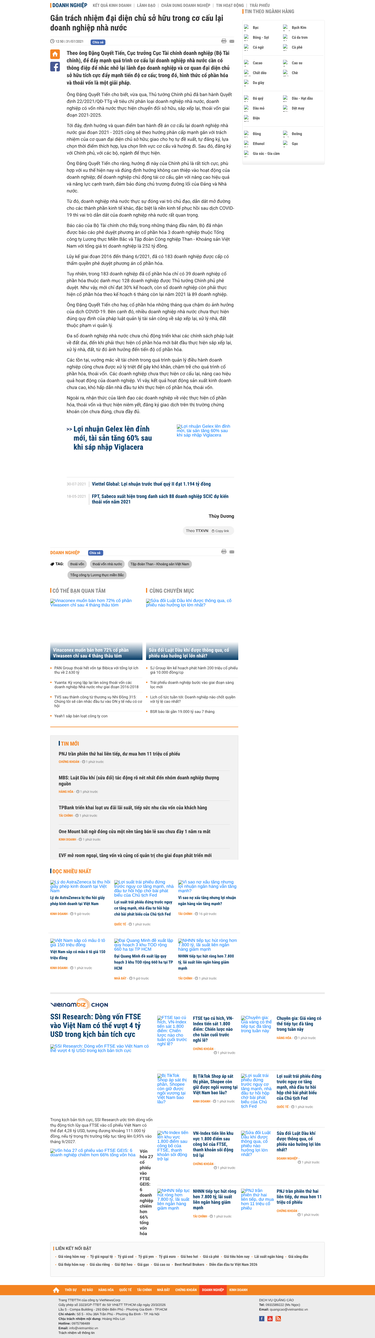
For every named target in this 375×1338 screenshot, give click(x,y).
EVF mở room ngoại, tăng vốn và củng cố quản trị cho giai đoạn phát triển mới (135, 855)
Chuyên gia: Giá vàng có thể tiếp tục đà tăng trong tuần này (299, 1024)
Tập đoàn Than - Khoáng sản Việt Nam (160, 563)
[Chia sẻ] (55, 66)
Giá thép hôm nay (71, 1265)
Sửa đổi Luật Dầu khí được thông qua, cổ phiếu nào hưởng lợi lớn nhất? (189, 653)
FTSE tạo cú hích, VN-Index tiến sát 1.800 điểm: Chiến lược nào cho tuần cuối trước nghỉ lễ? (213, 1029)
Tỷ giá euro (167, 1257)
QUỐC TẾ (125, 1290)
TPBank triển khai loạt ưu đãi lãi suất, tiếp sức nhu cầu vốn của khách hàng (133, 808)
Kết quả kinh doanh (112, 5)
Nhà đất (120, 978)
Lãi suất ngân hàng (268, 1257)
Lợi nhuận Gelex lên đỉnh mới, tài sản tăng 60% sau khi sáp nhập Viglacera (113, 438)
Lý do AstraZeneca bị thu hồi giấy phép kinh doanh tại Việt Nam (77, 900)
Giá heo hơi (189, 1257)
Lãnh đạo (146, 5)
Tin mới (70, 743)
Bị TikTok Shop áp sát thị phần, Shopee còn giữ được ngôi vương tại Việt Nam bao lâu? (215, 1085)
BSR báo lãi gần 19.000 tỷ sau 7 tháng (182, 712)
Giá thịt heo (123, 1265)
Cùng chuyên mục (172, 590)
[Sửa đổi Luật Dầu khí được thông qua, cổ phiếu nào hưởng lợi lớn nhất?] (192, 629)
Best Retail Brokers (190, 1265)
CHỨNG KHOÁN (186, 1290)
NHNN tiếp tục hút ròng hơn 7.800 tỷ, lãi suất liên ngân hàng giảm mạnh (206, 962)
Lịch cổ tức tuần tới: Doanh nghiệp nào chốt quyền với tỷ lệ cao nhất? (192, 699)
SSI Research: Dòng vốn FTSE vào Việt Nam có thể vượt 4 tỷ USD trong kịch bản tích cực (95, 1025)
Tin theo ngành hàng (269, 12)
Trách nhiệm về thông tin (76, 1333)
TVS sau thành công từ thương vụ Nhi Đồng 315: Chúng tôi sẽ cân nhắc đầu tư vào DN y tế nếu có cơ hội (98, 701)
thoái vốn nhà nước (107, 563)
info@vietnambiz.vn (83, 1328)
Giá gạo (143, 1265)
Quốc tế (120, 924)
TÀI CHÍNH (144, 1290)
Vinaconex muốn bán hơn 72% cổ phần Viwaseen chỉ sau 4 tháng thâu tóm (90, 653)
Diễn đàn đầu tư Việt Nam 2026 (233, 1265)
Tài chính (66, 816)
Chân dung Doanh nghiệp (185, 5)
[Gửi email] (232, 41)
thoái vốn (77, 563)
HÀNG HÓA (106, 1290)
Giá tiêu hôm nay (237, 1257)
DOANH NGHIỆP (213, 1290)
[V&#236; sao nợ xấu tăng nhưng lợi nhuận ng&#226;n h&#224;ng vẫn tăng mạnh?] (208, 886)
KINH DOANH (239, 1290)
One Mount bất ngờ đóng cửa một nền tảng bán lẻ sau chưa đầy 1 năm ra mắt (134, 832)
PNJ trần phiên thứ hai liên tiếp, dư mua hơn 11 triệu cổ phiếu (119, 754)
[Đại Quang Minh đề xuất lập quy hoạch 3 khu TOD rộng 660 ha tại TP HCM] (144, 945)
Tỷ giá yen (146, 1257)
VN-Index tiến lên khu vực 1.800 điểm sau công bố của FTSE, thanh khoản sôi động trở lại (213, 1144)
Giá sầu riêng (100, 1265)
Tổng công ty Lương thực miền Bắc (97, 574)
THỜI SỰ (71, 1290)
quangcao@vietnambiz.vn (289, 1309)
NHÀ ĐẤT (163, 1290)
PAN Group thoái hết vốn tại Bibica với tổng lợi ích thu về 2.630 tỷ (96, 670)
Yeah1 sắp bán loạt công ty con (81, 716)
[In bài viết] (225, 41)
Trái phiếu (260, 5)
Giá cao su (162, 1265)
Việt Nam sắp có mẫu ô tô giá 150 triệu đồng (77, 954)
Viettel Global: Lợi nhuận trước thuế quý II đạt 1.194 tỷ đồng (151, 484)
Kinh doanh (67, 839)
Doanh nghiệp (69, 5)
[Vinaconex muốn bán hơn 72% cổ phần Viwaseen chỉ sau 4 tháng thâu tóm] (96, 629)
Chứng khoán (69, 762)
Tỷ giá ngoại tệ (101, 1257)
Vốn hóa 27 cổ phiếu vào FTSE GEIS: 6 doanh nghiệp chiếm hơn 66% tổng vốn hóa (146, 1192)
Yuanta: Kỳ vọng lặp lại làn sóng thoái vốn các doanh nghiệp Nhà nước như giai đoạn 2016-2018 (96, 685)
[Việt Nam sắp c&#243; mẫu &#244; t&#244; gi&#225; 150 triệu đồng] (80, 943)
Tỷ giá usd (125, 1257)
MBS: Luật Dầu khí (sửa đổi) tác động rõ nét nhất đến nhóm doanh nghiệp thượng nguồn (139, 781)
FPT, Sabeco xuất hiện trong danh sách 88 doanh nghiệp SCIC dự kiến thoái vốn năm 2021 (160, 499)
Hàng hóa (66, 792)
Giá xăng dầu (298, 1257)
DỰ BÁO (87, 1290)
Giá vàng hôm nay (71, 1257)
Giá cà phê (211, 1257)
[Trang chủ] (55, 54)
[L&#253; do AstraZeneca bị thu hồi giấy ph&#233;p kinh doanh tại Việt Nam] (80, 886)
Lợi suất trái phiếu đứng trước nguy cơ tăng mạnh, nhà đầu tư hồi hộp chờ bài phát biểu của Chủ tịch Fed (143, 908)
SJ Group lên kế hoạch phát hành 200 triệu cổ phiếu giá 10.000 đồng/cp (194, 670)
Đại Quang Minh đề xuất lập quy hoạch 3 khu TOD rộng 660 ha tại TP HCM (143, 962)
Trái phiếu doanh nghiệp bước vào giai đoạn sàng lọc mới (192, 685)
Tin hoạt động (230, 5)
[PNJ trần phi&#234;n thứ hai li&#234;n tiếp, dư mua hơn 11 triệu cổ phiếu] (257, 1200)
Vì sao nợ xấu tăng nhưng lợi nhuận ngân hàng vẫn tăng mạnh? (207, 900)
